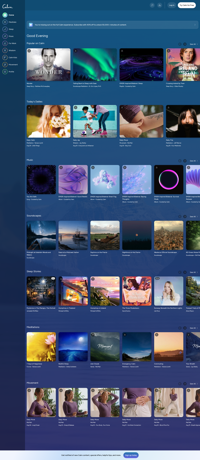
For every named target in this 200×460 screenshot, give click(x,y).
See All (193, 44)
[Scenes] (159, 5)
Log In (171, 5)
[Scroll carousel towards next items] (185, 44)
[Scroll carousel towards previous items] (180, 44)
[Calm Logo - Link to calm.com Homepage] (7, 6)
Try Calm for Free (187, 5)
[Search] (152, 5)
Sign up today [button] (131, 455)
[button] (112, 25)
